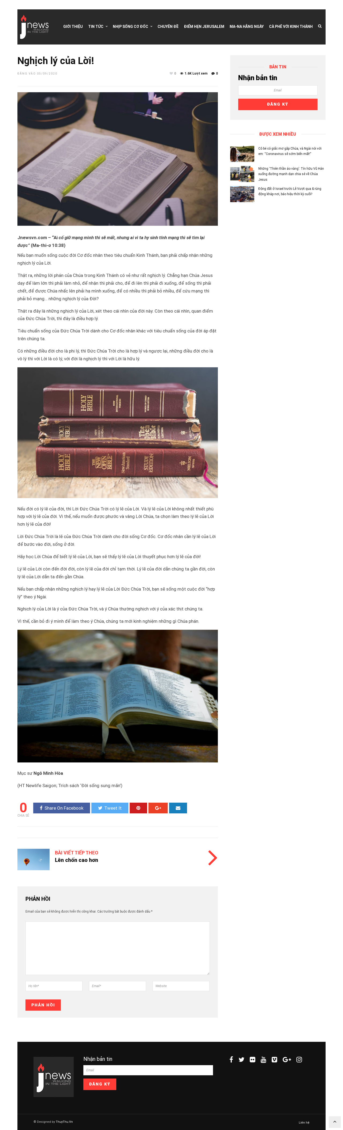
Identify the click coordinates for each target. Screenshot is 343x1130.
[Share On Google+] (158, 808)
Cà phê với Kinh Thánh (291, 26)
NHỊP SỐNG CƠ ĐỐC (130, 26)
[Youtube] (263, 1059)
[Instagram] (299, 1059)
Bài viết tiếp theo (76, 852)
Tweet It (113, 808)
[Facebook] (231, 1059)
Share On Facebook (63, 808)
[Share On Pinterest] (138, 808)
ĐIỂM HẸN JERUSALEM (204, 26)
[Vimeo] (274, 1059)
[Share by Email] (178, 808)
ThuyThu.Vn (64, 1122)
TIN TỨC (95, 26)
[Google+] (287, 1059)
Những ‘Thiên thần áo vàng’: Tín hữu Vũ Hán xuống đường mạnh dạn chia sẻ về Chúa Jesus (291, 174)
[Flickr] (252, 1059)
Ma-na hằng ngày (247, 26)
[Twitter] (241, 1059)
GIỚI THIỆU (73, 26)
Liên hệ (304, 1122)
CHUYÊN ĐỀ (168, 26)
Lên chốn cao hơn (76, 860)
